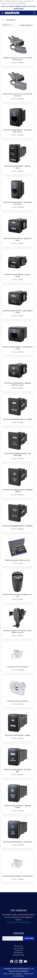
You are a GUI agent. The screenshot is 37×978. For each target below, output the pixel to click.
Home (5, 973)
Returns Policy (19, 976)
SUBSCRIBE (29, 938)
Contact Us (18, 950)
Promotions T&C (18, 955)
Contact (11, 973)
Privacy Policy (29, 973)
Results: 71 (7, 25)
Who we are (18, 946)
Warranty (19, 973)
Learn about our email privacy (18, 922)
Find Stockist (18, 953)
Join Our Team (18, 948)
